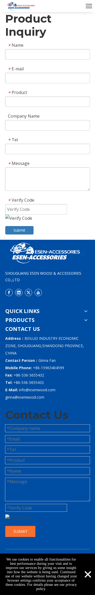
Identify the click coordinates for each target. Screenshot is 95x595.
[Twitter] (28, 292)
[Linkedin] (18, 292)
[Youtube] (38, 292)
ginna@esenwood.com (24, 397)
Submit (19, 230)
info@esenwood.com (37, 389)
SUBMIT (20, 531)
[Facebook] (9, 292)
